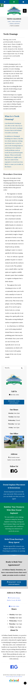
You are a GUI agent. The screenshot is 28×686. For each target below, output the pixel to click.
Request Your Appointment (14, 402)
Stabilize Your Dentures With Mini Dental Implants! (14, 510)
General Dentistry (15, 23)
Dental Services (16, 21)
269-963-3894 (14, 395)
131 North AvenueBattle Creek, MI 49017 (14, 599)
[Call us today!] (23, 2)
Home (9, 21)
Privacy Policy (9, 676)
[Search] (14, 367)
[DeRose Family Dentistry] (14, 10)
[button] (2, 5)
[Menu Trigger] (25, 11)
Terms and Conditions (17, 676)
